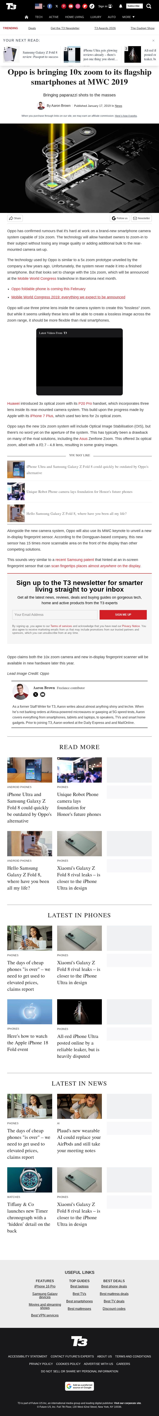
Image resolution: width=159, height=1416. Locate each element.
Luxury (95, 17)
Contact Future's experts (72, 1356)
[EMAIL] (43, 694)
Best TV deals (114, 1301)
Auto (112, 17)
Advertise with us (98, 1364)
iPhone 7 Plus (41, 416)
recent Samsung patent (74, 560)
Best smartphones (79, 1301)
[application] (79, 361)
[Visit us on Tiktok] (91, 6)
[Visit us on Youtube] (70, 6)
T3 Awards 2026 (105, 28)
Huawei (13, 403)
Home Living (74, 17)
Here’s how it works (126, 115)
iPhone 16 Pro (44, 1286)
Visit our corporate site (127, 1403)
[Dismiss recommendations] (153, 40)
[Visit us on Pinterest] (63, 6)
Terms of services (62, 626)
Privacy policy (41, 1364)
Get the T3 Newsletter (65, 28)
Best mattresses (79, 1308)
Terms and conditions (133, 1356)
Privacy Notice (131, 626)
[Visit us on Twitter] (56, 6)
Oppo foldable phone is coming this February (48, 289)
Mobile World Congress (37, 278)
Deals (32, 28)
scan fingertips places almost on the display (95, 566)
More (126, 17)
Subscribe (134, 6)
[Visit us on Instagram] (77, 6)
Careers (123, 1364)
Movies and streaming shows (45, 1306)
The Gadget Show (142, 28)
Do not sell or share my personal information (79, 1371)
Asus (83, 439)
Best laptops (79, 1286)
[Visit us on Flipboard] (84, 6)
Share (17, 218)
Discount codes (114, 1308)
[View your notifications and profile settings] (121, 6)
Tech (38, 17)
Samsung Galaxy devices (45, 1295)
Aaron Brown (61, 105)
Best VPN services (45, 1315)
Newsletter (144, 218)
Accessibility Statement (27, 1356)
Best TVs (79, 1294)
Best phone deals (114, 1286)
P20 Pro (85, 403)
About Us (104, 1356)
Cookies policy (68, 1364)
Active (54, 17)
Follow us (122, 218)
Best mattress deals (114, 1294)
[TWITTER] (36, 694)
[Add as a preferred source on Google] (79, 1386)
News (118, 105)
